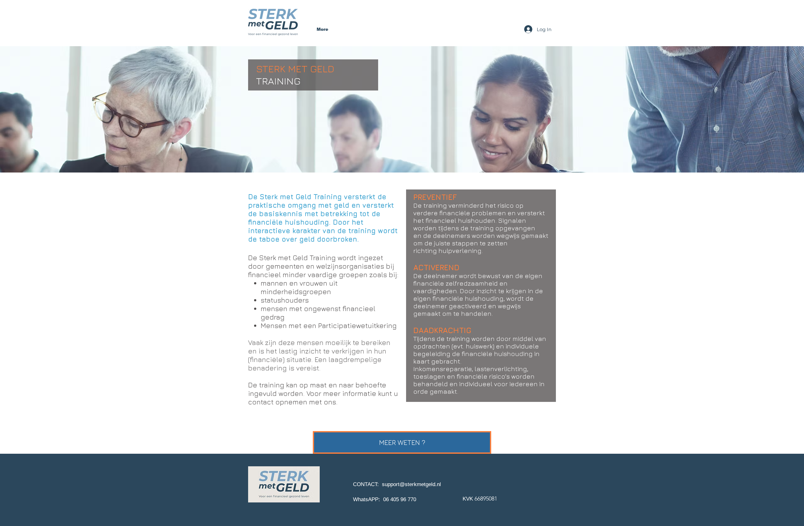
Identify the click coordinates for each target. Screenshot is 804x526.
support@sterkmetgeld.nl (411, 484)
